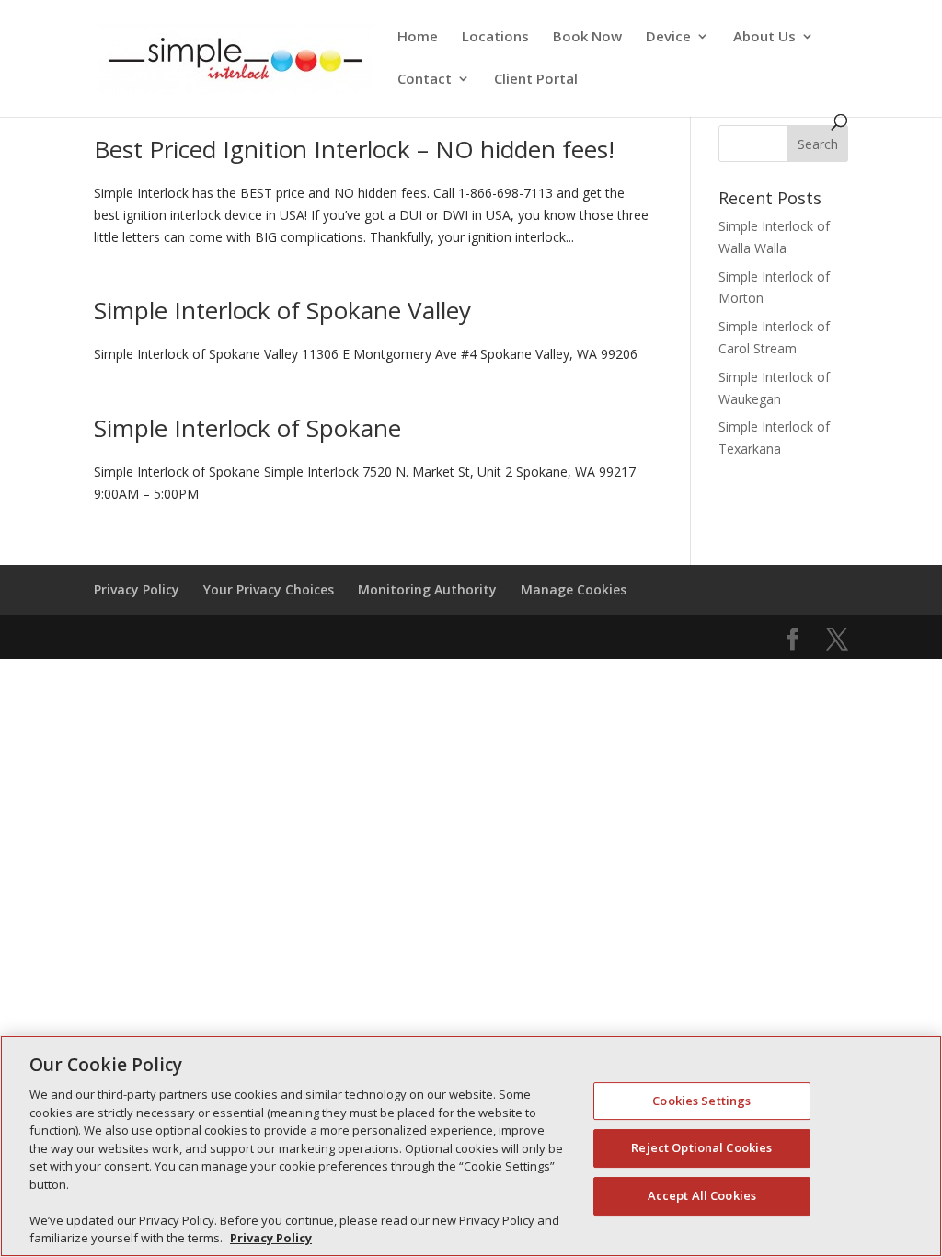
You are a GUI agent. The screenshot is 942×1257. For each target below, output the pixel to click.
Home (417, 37)
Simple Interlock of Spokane (247, 427)
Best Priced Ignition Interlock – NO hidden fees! (354, 149)
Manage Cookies (573, 589)
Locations (495, 37)
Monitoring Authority (427, 589)
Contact (424, 79)
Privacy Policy (136, 589)
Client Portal (536, 79)
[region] (471, 1146)
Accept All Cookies (702, 1195)
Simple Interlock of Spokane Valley (282, 310)
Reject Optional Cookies (701, 1147)
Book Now (587, 37)
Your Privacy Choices (268, 589)
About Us (764, 37)
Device (668, 37)
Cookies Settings (701, 1100)
